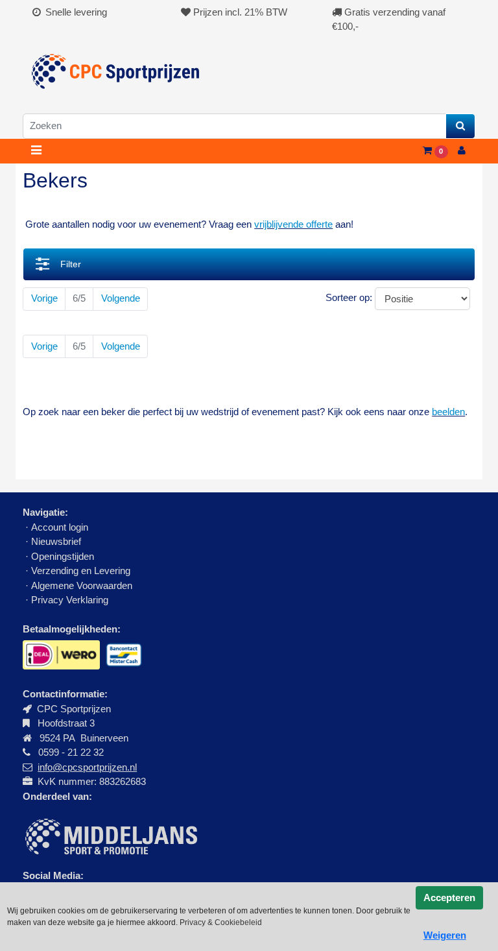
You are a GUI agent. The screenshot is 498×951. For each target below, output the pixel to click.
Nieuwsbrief (57, 541)
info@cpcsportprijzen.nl (87, 767)
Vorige (44, 298)
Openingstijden (62, 556)
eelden (451, 411)
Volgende (120, 298)
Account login (59, 527)
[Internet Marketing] (110, 835)
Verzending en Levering (80, 570)
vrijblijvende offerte (293, 224)
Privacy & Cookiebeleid (221, 922)
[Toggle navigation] (36, 151)
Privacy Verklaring (69, 599)
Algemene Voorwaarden (81, 585)
